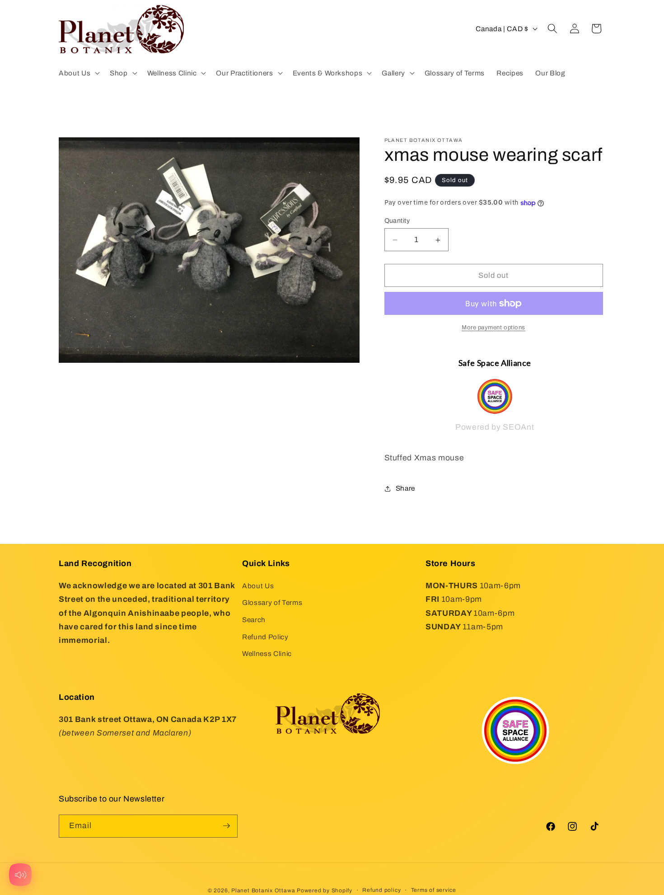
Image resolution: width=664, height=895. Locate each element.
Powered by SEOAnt (494, 427)
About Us (258, 585)
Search (254, 619)
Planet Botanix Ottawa (263, 890)
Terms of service (433, 889)
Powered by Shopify (324, 890)
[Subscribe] (226, 826)
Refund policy (381, 889)
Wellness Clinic (267, 653)
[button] (78, 72)
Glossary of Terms (272, 602)
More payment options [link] (493, 327)
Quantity (397, 220)
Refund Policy (265, 636)
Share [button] (405, 488)
